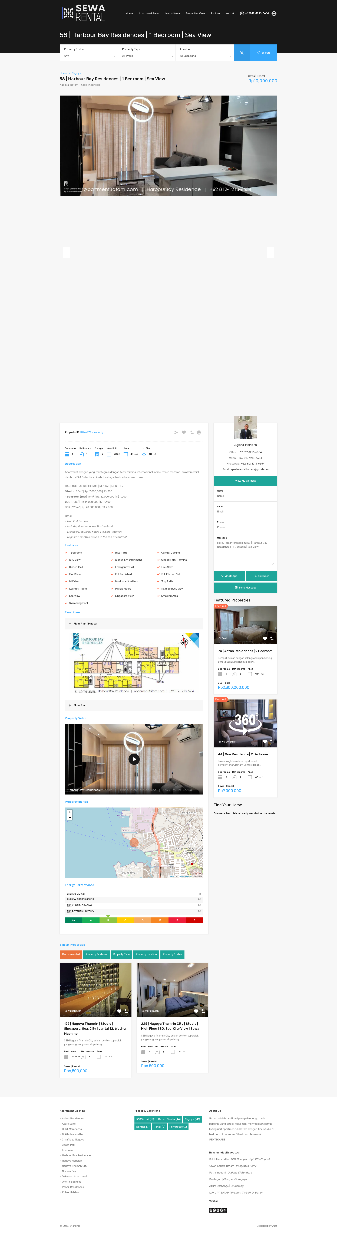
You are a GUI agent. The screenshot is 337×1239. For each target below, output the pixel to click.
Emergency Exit (124, 567)
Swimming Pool (78, 603)
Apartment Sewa (149, 13)
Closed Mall (76, 567)
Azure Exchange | (226, 1186)
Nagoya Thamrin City (74, 1166)
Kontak (230, 13)
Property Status (74, 49)
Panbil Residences (73, 1187)
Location (185, 49)
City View (75, 559)
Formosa (67, 1150)
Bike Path (121, 552)
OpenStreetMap (184, 876)
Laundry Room (78, 588)
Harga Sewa (172, 13)
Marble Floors (123, 588)
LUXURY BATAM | (236, 1192)
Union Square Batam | (232, 1166)
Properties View (195, 13)
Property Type (131, 49)
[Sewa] (83, 22)
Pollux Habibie (70, 1192)
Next (270, 252)
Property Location (146, 954)
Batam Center (169, 1119)
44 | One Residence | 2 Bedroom (243, 754)
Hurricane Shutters (126, 581)
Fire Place (75, 574)
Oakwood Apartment (74, 1176)
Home (129, 13)
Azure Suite (69, 1123)
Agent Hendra (245, 445)
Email (220, 506)
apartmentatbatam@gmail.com (250, 469)
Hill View (74, 581)
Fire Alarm (167, 567)
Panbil (159, 1126)
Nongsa (143, 1126)
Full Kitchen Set (170, 574)
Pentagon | (228, 1179)
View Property (95, 1006)
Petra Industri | (230, 1172)
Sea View (74, 595)
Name (220, 490)
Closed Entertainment (128, 559)
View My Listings (245, 480)
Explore (215, 13)
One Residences (71, 1181)
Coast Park (68, 1144)
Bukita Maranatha (72, 1134)
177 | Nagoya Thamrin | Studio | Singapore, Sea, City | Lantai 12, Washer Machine (95, 1029)
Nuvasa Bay (69, 1171)
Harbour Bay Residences (76, 1155)
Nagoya (76, 73)
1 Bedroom (75, 552)
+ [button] (70, 812)
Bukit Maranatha (72, 1129)
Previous (66, 252)
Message (222, 538)
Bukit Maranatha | (239, 1159)
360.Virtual (145, 1119)
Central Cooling (170, 552)
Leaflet (171, 876)
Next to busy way (172, 588)
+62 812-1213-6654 (250, 452)
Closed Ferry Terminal (174, 559)
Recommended (71, 954)
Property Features (96, 954)
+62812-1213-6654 (257, 13)
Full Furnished (123, 574)
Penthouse (178, 1126)
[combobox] (89, 57)
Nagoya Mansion (72, 1160)
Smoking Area (169, 595)
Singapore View (124, 595)
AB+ (274, 1225)
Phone (220, 522)
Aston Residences (73, 1118)
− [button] (70, 817)
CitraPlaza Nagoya (73, 1139)
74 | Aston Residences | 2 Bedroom (245, 651)
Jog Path (167, 581)
